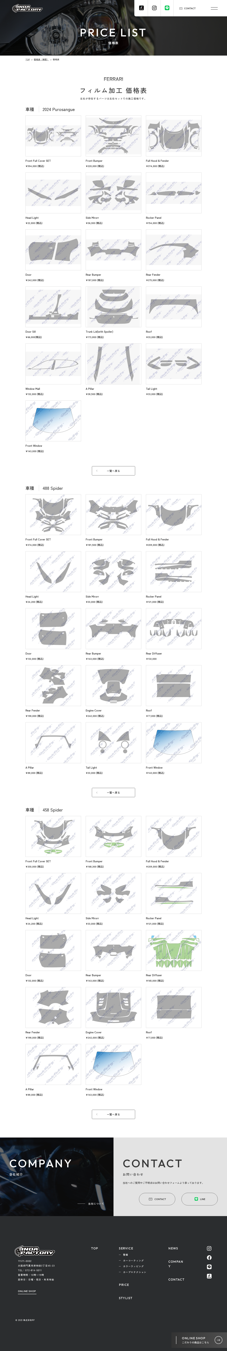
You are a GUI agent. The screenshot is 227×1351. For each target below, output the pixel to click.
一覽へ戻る (113, 471)
